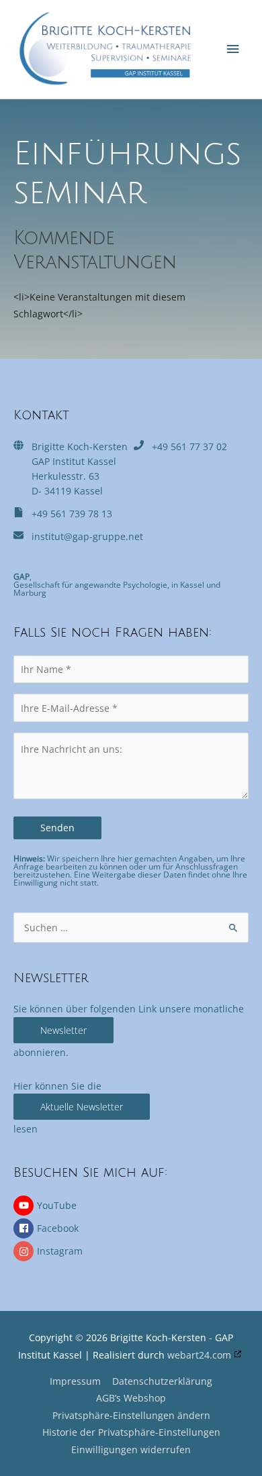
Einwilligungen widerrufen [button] (131, 1449)
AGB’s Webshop (131, 1397)
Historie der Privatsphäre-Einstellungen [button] (131, 1432)
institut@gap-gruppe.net (87, 536)
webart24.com (199, 1355)
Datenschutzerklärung (162, 1381)
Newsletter (63, 1030)
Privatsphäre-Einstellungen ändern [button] (131, 1415)
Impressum (75, 1381)
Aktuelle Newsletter (81, 1106)
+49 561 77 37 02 (189, 446)
